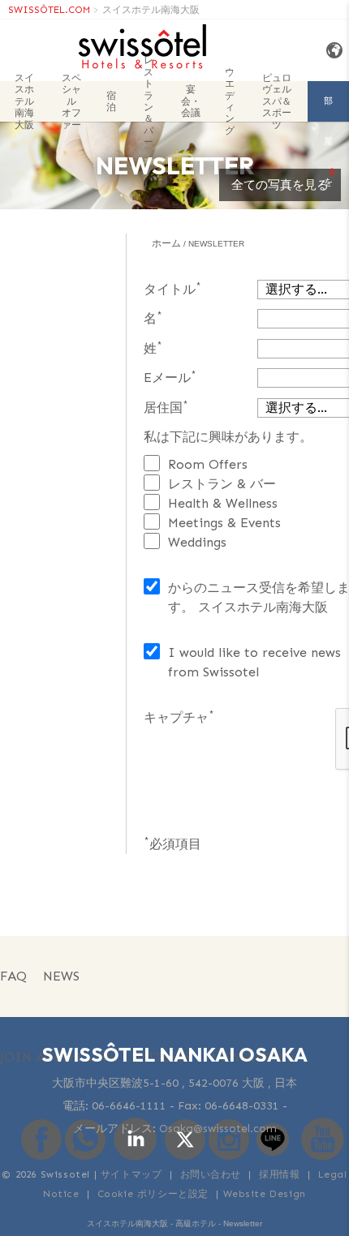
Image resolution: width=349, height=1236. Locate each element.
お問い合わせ (211, 1174)
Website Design (264, 1194)
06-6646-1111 (129, 1106)
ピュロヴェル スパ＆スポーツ (276, 101)
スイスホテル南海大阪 (151, 9)
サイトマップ (131, 1174)
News (61, 976)
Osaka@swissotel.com (218, 1128)
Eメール (170, 376)
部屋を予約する (328, 109)
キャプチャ (179, 716)
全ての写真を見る (280, 185)
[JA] (331, 50)
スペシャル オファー (71, 101)
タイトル (172, 288)
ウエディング (230, 101)
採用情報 (279, 1174)
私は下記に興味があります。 (228, 436)
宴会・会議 (190, 101)
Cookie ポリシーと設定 (153, 1194)
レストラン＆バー (148, 101)
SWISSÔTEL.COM (49, 9)
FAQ (13, 976)
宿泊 (111, 101)
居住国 (166, 406)
